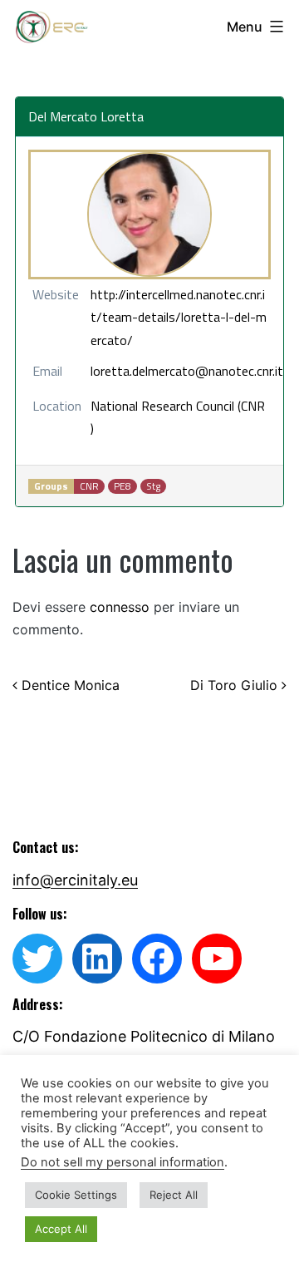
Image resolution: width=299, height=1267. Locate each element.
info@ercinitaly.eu (75, 880)
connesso (120, 607)
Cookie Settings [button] (76, 1194)
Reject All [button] (174, 1194)
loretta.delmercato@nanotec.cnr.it (187, 371)
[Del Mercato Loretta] (149, 214)
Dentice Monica (68, 685)
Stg (153, 486)
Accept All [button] (61, 1228)
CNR (89, 486)
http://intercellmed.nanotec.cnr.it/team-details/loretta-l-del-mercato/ (179, 316)
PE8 (122, 486)
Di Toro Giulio (236, 685)
